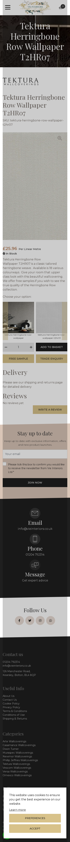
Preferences (35, 818)
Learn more (17, 810)
